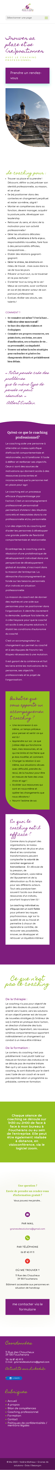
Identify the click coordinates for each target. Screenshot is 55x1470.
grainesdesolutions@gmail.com (27, 1229)
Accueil (12, 1401)
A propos (14, 1404)
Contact (13, 1419)
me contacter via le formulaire (27, 1307)
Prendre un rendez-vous (25, 75)
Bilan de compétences (22, 1408)
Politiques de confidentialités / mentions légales (27, 1424)
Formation (14, 1415)
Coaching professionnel (23, 1412)
